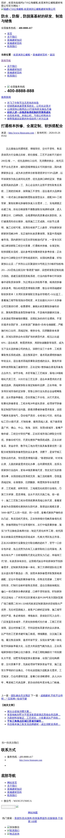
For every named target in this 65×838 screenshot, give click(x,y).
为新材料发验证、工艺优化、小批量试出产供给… (33, 718)
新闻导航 (6, 60)
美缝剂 (18, 818)
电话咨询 (14, 834)
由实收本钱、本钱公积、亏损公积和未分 (29, 115)
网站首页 (12, 782)
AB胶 (34, 821)
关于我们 (12, 36)
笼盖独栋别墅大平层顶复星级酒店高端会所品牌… (33, 714)
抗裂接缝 (52, 818)
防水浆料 (27, 818)
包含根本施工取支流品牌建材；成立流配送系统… (33, 724)
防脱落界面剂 (39, 818)
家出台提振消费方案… (19, 711)
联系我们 (12, 46)
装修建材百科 (14, 43)
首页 (9, 33)
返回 (52, 54)
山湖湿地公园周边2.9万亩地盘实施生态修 (29, 109)
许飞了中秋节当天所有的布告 (23, 102)
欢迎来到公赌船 (21, 54)
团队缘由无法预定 (20, 695)
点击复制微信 (8, 807)
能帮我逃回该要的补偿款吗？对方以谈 (27, 118)
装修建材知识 (14, 40)
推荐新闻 (6, 97)
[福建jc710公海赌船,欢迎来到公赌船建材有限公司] (28, 9)
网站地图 (33, 812)
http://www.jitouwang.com (21, 132)
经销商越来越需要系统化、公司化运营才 (29, 106)
